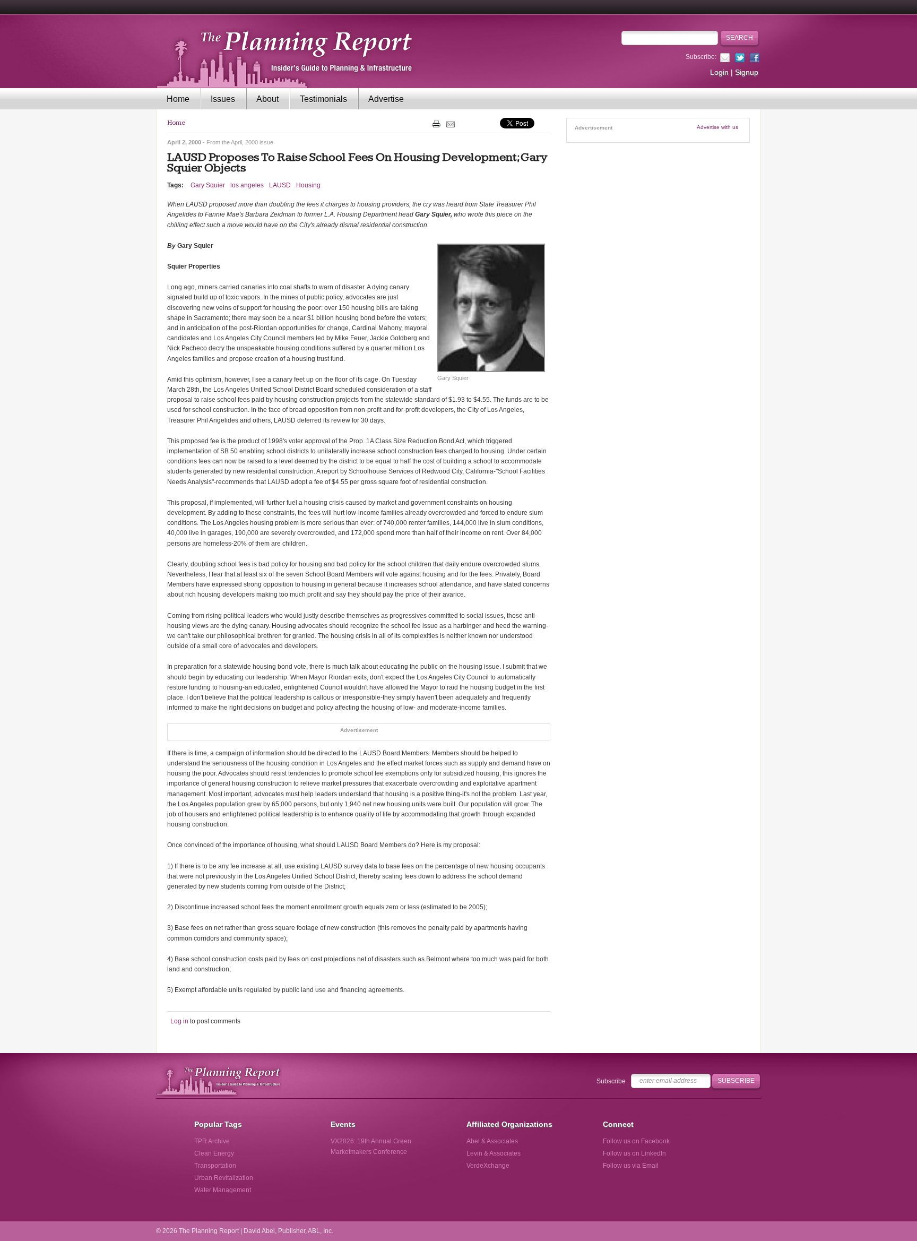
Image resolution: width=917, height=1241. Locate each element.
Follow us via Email (631, 1165)
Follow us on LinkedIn (634, 1153)
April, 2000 (244, 142)
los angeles (247, 185)
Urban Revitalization (223, 1178)
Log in (179, 1021)
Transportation (215, 1165)
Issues (223, 99)
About (267, 99)
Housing (308, 185)
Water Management (222, 1190)
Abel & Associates (492, 1141)
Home (178, 99)
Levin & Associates (493, 1153)
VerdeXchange (487, 1165)
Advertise (386, 99)
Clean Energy (214, 1153)
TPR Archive (212, 1141)
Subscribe (611, 1081)
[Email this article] (450, 123)
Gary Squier (208, 185)
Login (719, 72)
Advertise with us (717, 127)
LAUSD (280, 185)
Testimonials (323, 99)
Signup (746, 72)
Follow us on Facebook (636, 1141)
